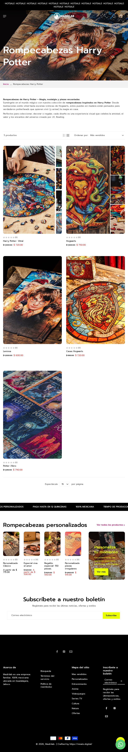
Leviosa (7, 351)
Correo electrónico (21, 615)
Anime (75, 688)
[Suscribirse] (121, 681)
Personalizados (80, 679)
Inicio (6, 84)
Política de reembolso (46, 685)
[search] (114, 16)
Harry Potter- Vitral (13, 241)
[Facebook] (57, 651)
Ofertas (76, 713)
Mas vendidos (79, 674)
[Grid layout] (68, 135)
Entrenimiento (79, 684)
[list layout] (64, 135)
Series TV (77, 698)
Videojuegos (78, 693)
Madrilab (50, 744)
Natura (75, 708)
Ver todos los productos (110, 524)
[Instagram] (64, 651)
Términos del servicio (47, 677)
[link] (124, 525)
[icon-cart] (120, 16)
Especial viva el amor (30, 565)
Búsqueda (46, 671)
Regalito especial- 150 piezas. (51, 566)
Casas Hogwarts (74, 351)
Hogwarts (71, 241)
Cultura (75, 703)
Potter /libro (9, 466)
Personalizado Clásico (10, 565)
